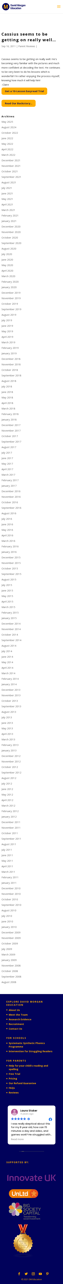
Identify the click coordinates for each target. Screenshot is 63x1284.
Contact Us (15, 1028)
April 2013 (7, 734)
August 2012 (9, 778)
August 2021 (9, 182)
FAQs (12, 1087)
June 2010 (7, 921)
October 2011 (10, 833)
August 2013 (9, 711)
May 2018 (7, 397)
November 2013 (11, 695)
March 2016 (8, 540)
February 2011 (10, 877)
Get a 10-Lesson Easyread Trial (24, 91)
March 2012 (8, 805)
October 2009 (10, 943)
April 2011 (7, 866)
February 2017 (10, 480)
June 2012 (7, 789)
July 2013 (7, 717)
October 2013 (10, 700)
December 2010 (11, 888)
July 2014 (7, 651)
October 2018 (10, 370)
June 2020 (7, 259)
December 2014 (11, 623)
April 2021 (7, 204)
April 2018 (7, 403)
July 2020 (7, 254)
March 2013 (8, 739)
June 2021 (7, 193)
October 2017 (10, 436)
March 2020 (8, 276)
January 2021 (9, 221)
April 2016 (7, 535)
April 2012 (7, 800)
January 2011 (9, 882)
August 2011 (9, 844)
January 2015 (9, 618)
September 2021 (11, 176)
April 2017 (7, 469)
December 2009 (11, 932)
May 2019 (7, 331)
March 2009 (8, 954)
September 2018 (11, 375)
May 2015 (7, 596)
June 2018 (7, 392)
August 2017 (9, 447)
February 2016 (10, 546)
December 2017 (11, 425)
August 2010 (9, 910)
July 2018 (7, 386)
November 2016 (11, 496)
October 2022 (10, 132)
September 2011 (11, 838)
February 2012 (10, 811)
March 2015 (8, 607)
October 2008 (10, 971)
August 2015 (9, 579)
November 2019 (11, 298)
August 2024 (9, 127)
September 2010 (11, 904)
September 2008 (11, 976)
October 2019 (10, 303)
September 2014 (11, 640)
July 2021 (7, 188)
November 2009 (11, 938)
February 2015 (10, 612)
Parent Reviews (26, 46)
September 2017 (11, 441)
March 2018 (8, 408)
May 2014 (7, 662)
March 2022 (8, 154)
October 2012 (10, 767)
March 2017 (8, 474)
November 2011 (11, 827)
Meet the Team (18, 1014)
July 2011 (7, 849)
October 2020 (10, 237)
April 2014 (7, 667)
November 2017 (11, 430)
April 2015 (7, 601)
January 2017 (9, 485)
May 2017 (7, 463)
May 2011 (7, 860)
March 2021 (8, 210)
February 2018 (10, 414)
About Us (14, 1010)
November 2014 (11, 629)
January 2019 (9, 353)
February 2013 (10, 745)
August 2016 (9, 513)
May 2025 (7, 121)
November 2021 (11, 165)
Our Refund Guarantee (22, 1083)
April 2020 (7, 270)
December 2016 (11, 491)
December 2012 (11, 756)
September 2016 (11, 507)
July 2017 (7, 452)
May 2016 (7, 529)
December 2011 (11, 822)
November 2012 (11, 761)
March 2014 (8, 673)
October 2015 (10, 568)
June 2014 (7, 656)
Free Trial (14, 1073)
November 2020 (11, 232)
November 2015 (11, 563)
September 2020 (11, 243)
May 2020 (7, 265)
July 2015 (7, 585)
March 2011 (8, 871)
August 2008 (9, 982)
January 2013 (9, 750)
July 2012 (7, 783)
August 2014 (9, 645)
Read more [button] (17, 1139)
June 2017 (7, 458)
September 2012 (11, 772)
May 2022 (7, 143)
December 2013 (11, 689)
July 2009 (7, 949)
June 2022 (7, 138)
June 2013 (7, 722)
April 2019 (7, 336)
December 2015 (11, 557)
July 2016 (7, 518)
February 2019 (10, 347)
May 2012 (7, 794)
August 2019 (9, 314)
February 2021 (10, 215)
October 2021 (10, 171)
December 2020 (11, 226)
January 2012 (9, 816)
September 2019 (11, 309)
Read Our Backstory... (18, 103)
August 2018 (9, 381)
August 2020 (9, 248)
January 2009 (9, 960)
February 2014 (10, 678)
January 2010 (9, 927)
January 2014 (9, 684)
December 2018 (11, 358)
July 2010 (7, 916)
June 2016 (7, 524)
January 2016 (9, 552)
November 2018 (11, 364)
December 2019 (11, 292)
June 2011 (7, 855)
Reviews (14, 1092)
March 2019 (8, 342)
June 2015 (7, 590)
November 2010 (11, 893)
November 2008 (11, 965)
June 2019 (7, 325)
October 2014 (10, 634)
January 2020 (9, 287)
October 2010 (10, 899)
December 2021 (11, 160)
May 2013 (7, 728)
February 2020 (10, 281)
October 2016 (10, 502)
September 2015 (11, 574)
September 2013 (11, 706)
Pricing (13, 1078)
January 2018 (9, 419)
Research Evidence (20, 1019)
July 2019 (7, 320)
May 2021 (7, 199)
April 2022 (7, 149)
